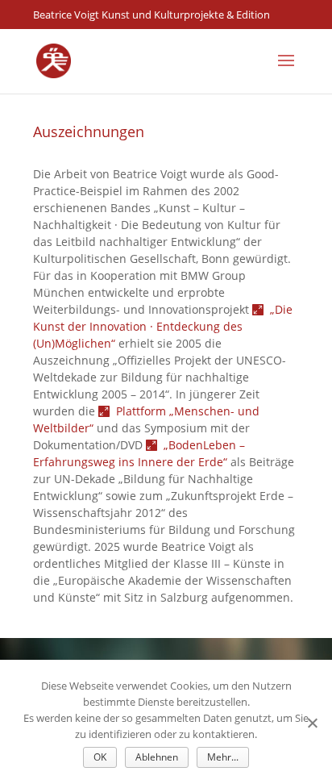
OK (99, 757)
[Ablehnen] (312, 723)
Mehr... (223, 757)
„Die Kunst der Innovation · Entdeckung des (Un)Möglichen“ (163, 326)
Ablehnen (156, 757)
